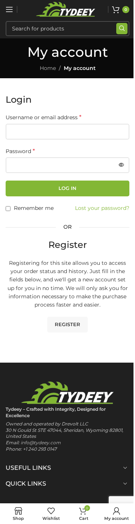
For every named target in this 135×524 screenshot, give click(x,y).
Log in (67, 188)
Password (20, 151)
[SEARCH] (122, 28)
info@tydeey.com (41, 442)
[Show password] (121, 165)
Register (67, 324)
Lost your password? (102, 208)
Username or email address (43, 117)
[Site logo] (66, 9)
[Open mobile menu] (9, 9)
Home (48, 68)
